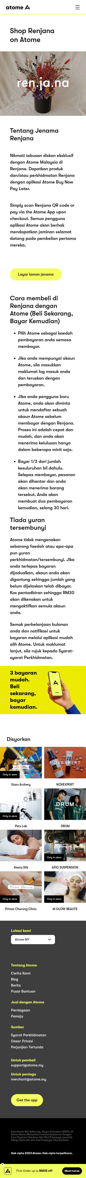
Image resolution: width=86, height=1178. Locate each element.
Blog (14, 979)
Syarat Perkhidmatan (28, 1035)
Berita (16, 985)
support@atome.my (27, 1065)
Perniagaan (20, 1010)
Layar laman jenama (36, 274)
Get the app (27, 1100)
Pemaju (17, 1016)
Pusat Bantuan (23, 991)
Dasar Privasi (22, 1041)
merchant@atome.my (28, 1079)
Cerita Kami (20, 973)
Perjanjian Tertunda (27, 1047)
